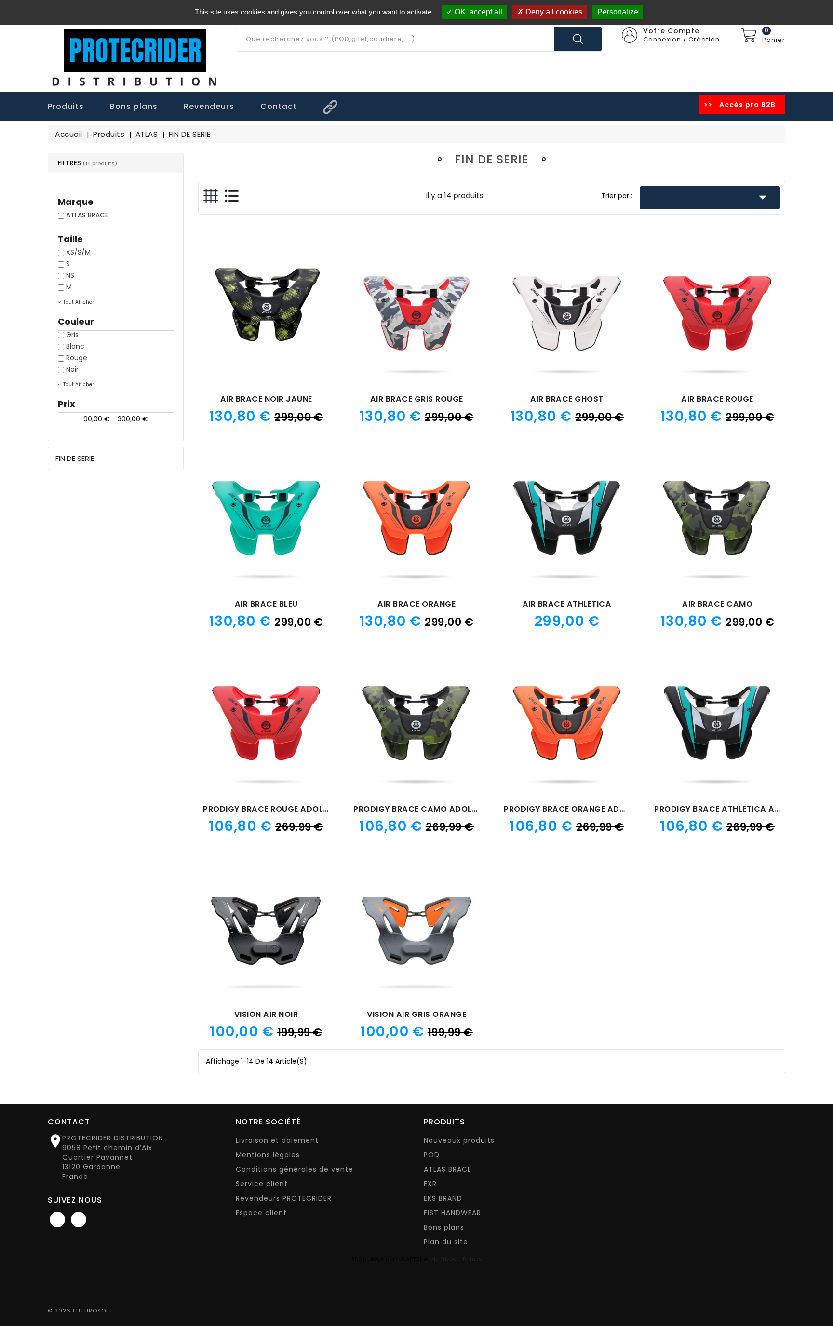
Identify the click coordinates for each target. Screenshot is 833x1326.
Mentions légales (268, 1155)
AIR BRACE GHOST (567, 399)
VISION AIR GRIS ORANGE (416, 1014)
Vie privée (443, 1259)
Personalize (617, 12)
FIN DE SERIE (74, 458)
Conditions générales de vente (294, 1169)
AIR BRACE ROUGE (717, 399)
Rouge (76, 358)
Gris (72, 334)
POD (432, 1155)
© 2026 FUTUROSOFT (80, 1310)
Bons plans (444, 1227)
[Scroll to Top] (815, 1292)
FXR (430, 1184)
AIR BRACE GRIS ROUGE (416, 399)
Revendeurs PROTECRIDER (284, 1198)
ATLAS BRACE (87, 215)
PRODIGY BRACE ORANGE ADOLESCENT (582, 808)
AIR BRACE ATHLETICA (567, 603)
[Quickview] (266, 292)
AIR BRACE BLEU (266, 603)
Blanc (75, 346)
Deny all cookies (553, 12)
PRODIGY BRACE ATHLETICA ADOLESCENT (737, 808)
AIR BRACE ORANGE (416, 603)
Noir (72, 369)
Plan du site (446, 1241)
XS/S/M (78, 252)
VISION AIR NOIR (266, 1014)
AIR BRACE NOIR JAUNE (266, 399)
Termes (472, 1259)
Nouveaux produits (459, 1140)
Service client (262, 1184)
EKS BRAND (443, 1198)
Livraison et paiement (277, 1140)
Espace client (261, 1213)
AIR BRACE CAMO (717, 603)
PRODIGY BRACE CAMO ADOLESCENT (427, 808)
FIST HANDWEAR (452, 1213)
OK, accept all (477, 12)
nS (70, 275)
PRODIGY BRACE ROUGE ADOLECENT (276, 808)
